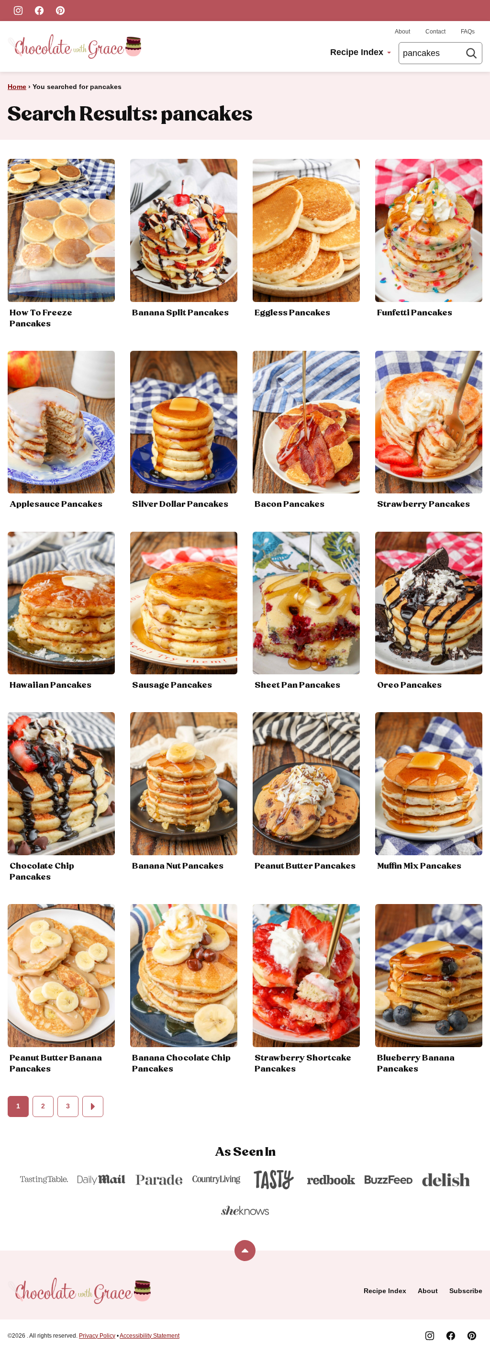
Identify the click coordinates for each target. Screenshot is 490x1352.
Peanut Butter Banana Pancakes (56, 1063)
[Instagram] (18, 10)
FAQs (468, 31)
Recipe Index (356, 52)
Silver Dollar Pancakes (180, 504)
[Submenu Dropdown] (389, 53)
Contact (435, 31)
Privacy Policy (97, 1335)
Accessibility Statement (149, 1335)
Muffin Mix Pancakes (419, 866)
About (402, 31)
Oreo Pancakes (409, 685)
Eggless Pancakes (292, 313)
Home (17, 86)
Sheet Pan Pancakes (297, 685)
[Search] (471, 53)
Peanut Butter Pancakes (305, 866)
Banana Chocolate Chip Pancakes (181, 1063)
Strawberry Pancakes (423, 504)
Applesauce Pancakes (56, 504)
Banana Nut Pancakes (177, 866)
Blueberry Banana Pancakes (416, 1063)
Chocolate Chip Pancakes (42, 871)
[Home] (74, 46)
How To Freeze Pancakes (41, 318)
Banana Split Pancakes (180, 313)
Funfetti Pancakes (414, 313)
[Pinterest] (60, 10)
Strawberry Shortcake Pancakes (303, 1063)
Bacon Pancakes (289, 504)
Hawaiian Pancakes (50, 685)
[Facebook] (39, 10)
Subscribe (465, 1291)
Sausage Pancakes (172, 685)
